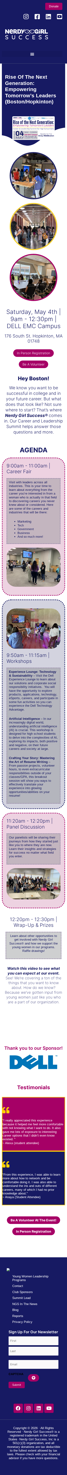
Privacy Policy (22, 1322)
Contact (17, 1286)
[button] (32, 54)
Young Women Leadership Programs (30, 1278)
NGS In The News (24, 1304)
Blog (15, 1310)
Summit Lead (21, 1298)
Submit (16, 1385)
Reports (17, 1316)
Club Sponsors (22, 1292)
